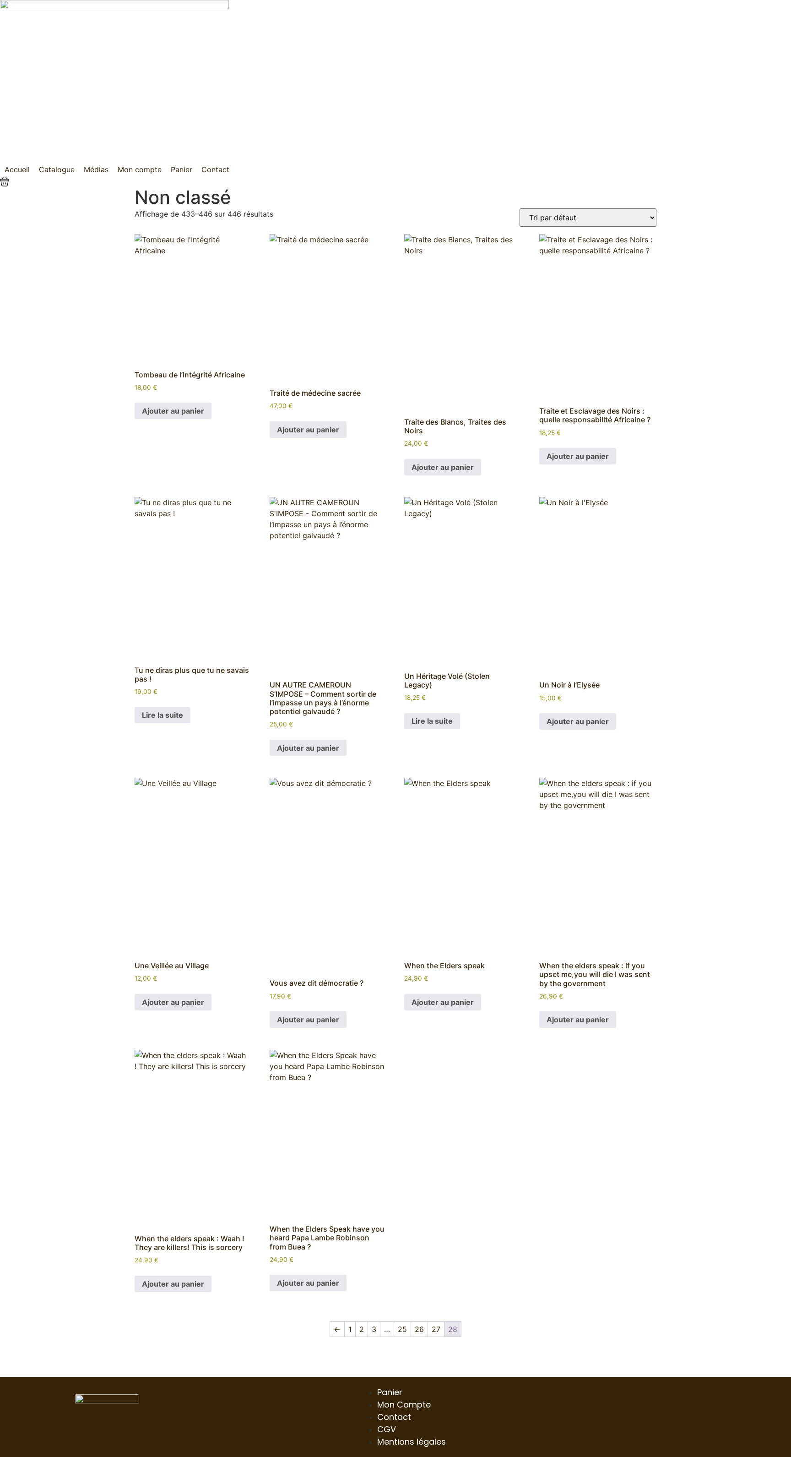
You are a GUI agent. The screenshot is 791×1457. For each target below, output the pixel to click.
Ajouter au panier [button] (173, 410)
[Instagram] (704, 1415)
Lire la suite (162, 715)
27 (436, 1329)
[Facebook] (677, 1415)
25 (402, 1329)
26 (419, 1329)
